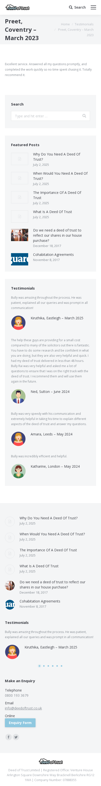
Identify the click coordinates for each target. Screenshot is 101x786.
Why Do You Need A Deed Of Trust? (56, 157)
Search (80, 7)
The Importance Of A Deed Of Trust (57, 195)
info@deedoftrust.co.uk (23, 708)
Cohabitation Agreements (53, 254)
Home (65, 24)
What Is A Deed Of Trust (52, 211)
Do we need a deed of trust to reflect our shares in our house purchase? (57, 235)
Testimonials (84, 24)
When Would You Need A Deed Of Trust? (60, 176)
